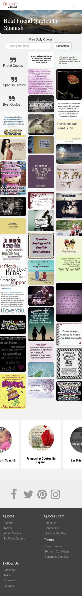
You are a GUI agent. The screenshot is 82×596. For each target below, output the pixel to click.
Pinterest (9, 580)
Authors (8, 523)
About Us (50, 523)
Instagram (10, 585)
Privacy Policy (53, 546)
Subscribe (62, 46)
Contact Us (52, 528)
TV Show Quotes (14, 538)
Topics (8, 528)
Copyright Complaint (57, 557)
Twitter (8, 575)
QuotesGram (10, 5)
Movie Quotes (12, 533)
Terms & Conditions (57, 551)
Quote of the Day (55, 533)
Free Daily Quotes (41, 39)
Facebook (10, 570)
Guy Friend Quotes (41, 460)
